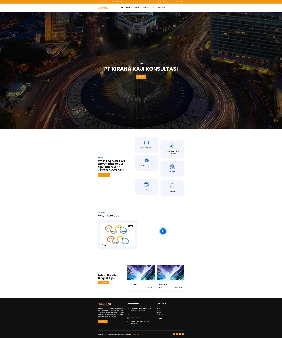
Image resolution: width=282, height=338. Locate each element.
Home (121, 8)
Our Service (145, 8)
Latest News (103, 282)
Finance (172, 172)
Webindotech (135, 334)
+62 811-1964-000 (135, 314)
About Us (129, 8)
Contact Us (161, 8)
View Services (104, 175)
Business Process (146, 148)
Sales (146, 190)
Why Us (136, 8)
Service (172, 191)
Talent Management (146, 166)
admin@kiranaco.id (104, 1)
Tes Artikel (133, 285)
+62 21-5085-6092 (117, 1)
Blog (153, 8)
